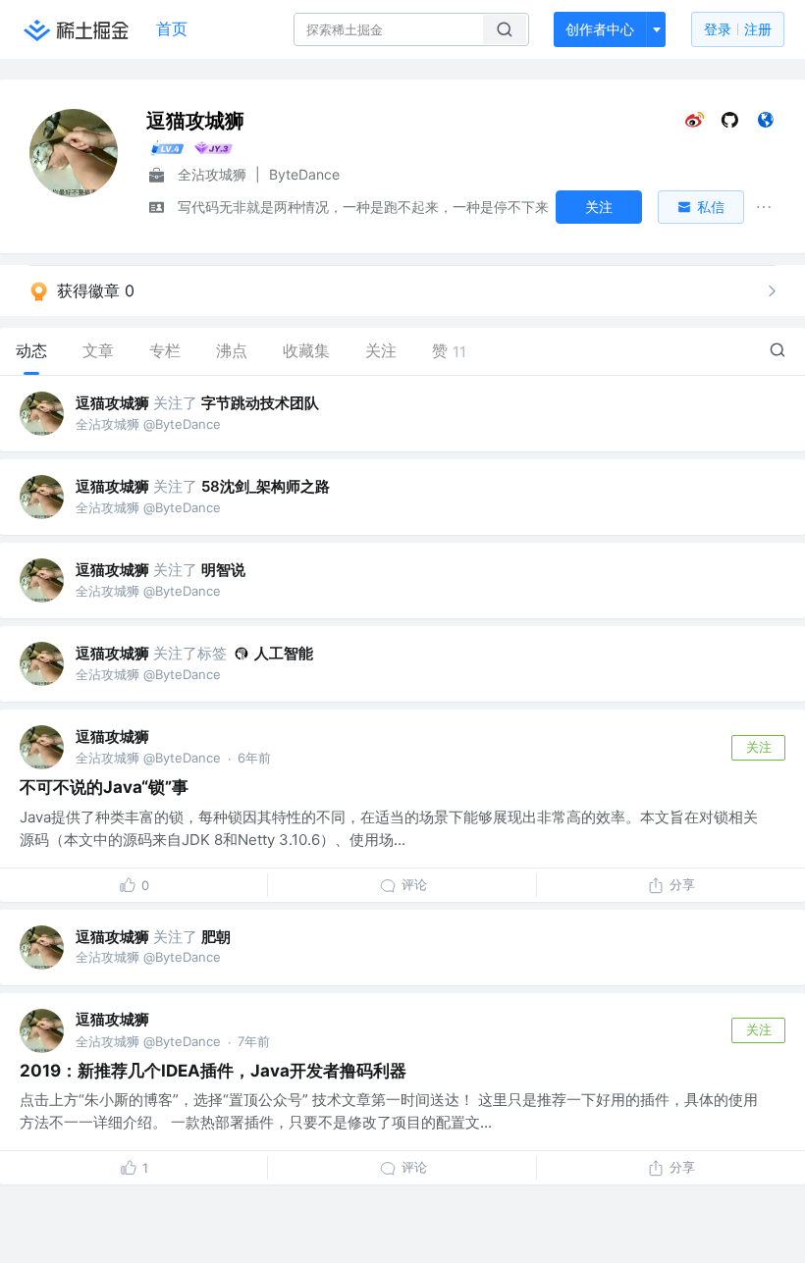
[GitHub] (730, 124)
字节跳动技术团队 (260, 403)
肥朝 (216, 936)
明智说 (223, 569)
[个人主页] (765, 124)
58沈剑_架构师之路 (265, 486)
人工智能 (283, 653)
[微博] (694, 124)
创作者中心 (599, 29)
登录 (738, 29)
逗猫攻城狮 (112, 403)
